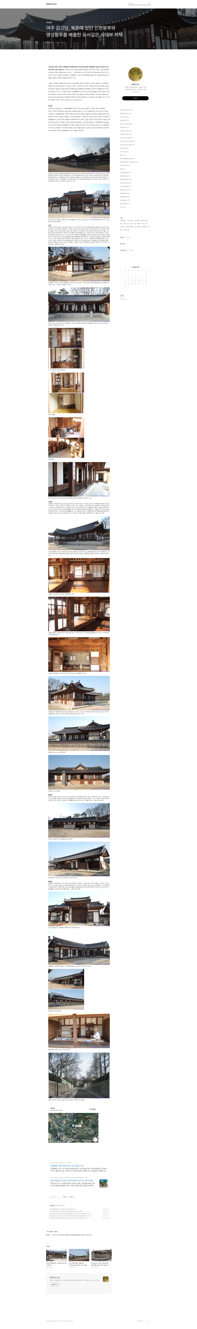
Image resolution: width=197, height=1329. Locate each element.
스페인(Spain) (125, 176)
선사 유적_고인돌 (126, 138)
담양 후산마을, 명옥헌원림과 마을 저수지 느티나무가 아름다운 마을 (67, 1218)
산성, (128, 223)
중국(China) (125, 190)
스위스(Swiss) (125, 186)
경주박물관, (138, 226)
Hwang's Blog (142, 1301)
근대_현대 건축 (126, 134)
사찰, (131, 223)
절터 (122, 155)
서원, (148, 226)
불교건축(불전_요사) (127, 158)
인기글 (127, 237)
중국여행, (142, 220)
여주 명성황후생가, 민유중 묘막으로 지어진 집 (62, 1209)
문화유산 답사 (51, 4)
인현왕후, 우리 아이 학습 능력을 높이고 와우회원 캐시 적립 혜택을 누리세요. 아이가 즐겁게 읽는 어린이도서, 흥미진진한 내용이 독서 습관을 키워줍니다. (78, 1169)
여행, (124, 223)
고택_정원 (52, 1205)
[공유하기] (55, 1197)
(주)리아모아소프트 (143, 1304)
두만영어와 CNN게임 (143, 1308)
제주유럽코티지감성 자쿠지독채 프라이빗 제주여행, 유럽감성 (71, 1180)
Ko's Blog (141, 1311)
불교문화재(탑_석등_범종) (129, 162)
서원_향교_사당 (126, 131)
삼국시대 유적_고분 (127, 141)
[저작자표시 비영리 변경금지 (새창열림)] (71, 1197)
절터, (142, 223)
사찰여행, (143, 226)
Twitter (131, 250)
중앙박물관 (125, 197)
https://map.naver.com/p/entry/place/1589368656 (67, 1177)
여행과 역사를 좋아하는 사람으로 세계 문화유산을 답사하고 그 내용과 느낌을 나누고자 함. (75, 1280)
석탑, (121, 230)
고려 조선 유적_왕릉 (127, 145)
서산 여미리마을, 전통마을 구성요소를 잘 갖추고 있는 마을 (65, 1211)
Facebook (123, 250)
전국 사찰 (124, 152)
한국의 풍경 (125, 165)
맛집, (147, 220)
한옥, (121, 223)
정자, (135, 223)
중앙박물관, (123, 220)
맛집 (122, 169)
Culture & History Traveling (143, 1296)
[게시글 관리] (57, 1197)
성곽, (146, 223)
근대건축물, (126, 230)
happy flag (141, 1317)
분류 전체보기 (126, 110)
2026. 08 (135, 267)
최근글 (122, 237)
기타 (123, 207)
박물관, (139, 223)
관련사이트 (140, 1321)
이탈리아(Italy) (126, 179)
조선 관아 (124, 117)
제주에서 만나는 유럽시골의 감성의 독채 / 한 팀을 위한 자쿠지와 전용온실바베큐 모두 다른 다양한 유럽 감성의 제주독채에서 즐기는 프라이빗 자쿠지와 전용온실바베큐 (72, 1184)
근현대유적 (124, 148)
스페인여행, (130, 220)
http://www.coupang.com (59, 1163)
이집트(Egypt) (125, 172)
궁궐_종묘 (124, 120)
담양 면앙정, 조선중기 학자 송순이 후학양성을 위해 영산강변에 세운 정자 (69, 1215)
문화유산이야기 (126, 113)
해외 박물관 (124, 204)
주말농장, (122, 226)
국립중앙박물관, (130, 226)
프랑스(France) (126, 183)
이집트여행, (137, 220)
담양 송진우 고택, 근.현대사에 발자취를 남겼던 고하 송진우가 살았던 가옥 (69, 1213)
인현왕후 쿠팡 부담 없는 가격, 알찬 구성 (67, 1166)
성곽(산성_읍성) (126, 124)
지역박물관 (125, 200)
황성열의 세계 (141, 1314)
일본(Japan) (124, 193)
